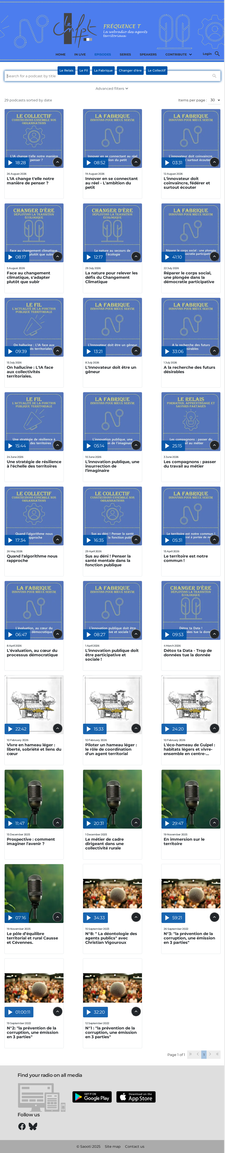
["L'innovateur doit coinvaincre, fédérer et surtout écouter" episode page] (190, 167)
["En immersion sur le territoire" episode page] (190, 827)
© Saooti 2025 (88, 1146)
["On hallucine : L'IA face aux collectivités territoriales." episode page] (34, 355)
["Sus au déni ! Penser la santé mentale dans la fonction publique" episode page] (112, 544)
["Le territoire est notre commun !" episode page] (190, 544)
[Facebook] (22, 1126)
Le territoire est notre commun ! (186, 558)
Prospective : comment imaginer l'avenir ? (31, 841)
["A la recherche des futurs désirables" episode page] (190, 355)
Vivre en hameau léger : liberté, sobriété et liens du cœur (34, 749)
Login (207, 54)
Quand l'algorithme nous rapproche (32, 558)
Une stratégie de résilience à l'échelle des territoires (34, 464)
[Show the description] (57, 162)
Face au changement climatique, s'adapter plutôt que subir (28, 277)
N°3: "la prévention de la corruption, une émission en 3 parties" (189, 938)
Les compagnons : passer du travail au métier (190, 464)
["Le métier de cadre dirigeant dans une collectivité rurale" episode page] (112, 827)
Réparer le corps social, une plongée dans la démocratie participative (189, 277)
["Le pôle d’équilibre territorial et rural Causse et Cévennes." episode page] (34, 922)
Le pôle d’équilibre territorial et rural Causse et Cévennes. (32, 938)
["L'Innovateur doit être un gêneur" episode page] (112, 355)
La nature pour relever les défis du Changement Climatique (111, 277)
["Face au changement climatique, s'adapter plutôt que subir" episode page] (34, 261)
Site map (113, 1146)
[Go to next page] (210, 1054)
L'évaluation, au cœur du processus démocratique (32, 652)
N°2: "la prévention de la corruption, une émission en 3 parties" (32, 1032)
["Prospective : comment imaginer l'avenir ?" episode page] (34, 827)
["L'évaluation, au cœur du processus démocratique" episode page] (34, 639)
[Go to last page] (217, 1054)
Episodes (102, 54)
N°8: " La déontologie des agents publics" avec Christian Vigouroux (111, 938)
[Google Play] (92, 1097)
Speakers (148, 54)
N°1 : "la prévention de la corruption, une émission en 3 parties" (111, 1032)
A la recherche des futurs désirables (189, 369)
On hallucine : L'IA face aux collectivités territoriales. (30, 371)
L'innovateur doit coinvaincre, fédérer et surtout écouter (187, 183)
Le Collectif (156, 70)
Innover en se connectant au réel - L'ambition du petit (111, 183)
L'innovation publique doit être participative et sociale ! (112, 655)
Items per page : (192, 100)
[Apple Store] (136, 1097)
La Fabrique (103, 70)
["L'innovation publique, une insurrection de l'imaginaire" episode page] (112, 450)
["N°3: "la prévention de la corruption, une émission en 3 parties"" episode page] (190, 922)
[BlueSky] (33, 1126)
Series (125, 54)
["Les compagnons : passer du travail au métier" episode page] (190, 450)
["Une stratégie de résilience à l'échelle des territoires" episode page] (34, 450)
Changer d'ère (130, 70)
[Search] (217, 53)
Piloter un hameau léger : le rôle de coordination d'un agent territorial (111, 749)
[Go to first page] (190, 1054)
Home (60, 54)
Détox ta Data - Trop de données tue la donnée (188, 652)
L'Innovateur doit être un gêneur (110, 369)
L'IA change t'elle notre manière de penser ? (30, 180)
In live (80, 54)
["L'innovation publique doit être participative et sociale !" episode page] (112, 639)
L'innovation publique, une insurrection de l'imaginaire (112, 466)
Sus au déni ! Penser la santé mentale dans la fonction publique (108, 560)
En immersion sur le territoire (184, 841)
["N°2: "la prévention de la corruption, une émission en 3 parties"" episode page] (34, 1016)
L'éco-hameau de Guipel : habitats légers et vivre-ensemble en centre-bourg (189, 749)
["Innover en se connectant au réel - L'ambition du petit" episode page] (112, 167)
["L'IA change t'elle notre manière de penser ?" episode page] (34, 167)
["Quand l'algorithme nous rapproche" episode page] (34, 544)
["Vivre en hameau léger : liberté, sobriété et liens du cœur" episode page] (34, 733)
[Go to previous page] (197, 1054)
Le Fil (84, 70)
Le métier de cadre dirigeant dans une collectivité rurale (104, 843)
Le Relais (66, 70)
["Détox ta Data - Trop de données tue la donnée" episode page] (190, 639)
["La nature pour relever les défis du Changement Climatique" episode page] (112, 261)
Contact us (134, 1146)
